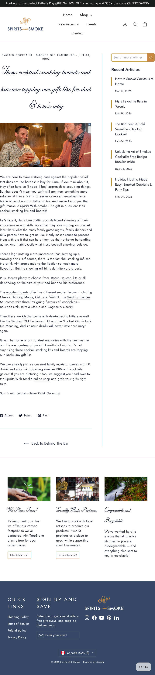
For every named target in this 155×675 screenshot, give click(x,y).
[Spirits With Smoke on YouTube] (101, 617)
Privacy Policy (17, 637)
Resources (67, 24)
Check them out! (19, 555)
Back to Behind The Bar (49, 443)
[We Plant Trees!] (29, 489)
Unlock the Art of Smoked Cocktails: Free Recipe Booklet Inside (133, 156)
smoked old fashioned (55, 55)
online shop (41, 379)
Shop (84, 14)
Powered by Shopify (93, 662)
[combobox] (129, 57)
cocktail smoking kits (14, 210)
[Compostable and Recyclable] (126, 489)
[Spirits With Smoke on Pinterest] (109, 617)
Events (91, 24)
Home (68, 14)
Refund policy (17, 630)
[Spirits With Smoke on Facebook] (94, 617)
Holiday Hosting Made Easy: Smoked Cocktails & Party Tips (133, 184)
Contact (77, 33)
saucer (66, 278)
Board (55, 278)
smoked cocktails (17, 55)
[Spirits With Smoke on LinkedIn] (116, 617)
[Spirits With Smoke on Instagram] (87, 617)
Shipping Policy (18, 617)
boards (41, 210)
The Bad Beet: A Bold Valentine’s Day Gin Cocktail (130, 129)
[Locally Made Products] (77, 489)
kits (75, 278)
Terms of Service (18, 624)
